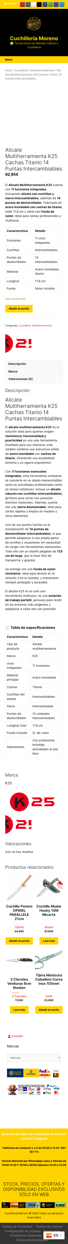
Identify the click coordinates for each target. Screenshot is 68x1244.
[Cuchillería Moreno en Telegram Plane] (61, 4)
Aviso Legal (52, 1231)
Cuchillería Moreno (34, 38)
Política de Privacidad (17, 1226)
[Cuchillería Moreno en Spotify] (50, 4)
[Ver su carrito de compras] (61, 59)
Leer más (49, 940)
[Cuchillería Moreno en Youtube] (22, 4)
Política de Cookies (49, 1226)
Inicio (8, 70)
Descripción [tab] (17, 364)
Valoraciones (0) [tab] (20, 379)
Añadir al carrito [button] (19, 940)
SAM (49, 996)
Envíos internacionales (32, 1240)
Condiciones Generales (25, 1235)
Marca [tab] (13, 371)
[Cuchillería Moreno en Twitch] (56, 4)
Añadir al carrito (19, 308)
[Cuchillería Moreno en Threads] (33, 4)
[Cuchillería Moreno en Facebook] (45, 4)
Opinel (19, 927)
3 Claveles (19, 996)
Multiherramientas (42, 70)
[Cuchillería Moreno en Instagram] (28, 4)
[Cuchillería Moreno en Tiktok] (39, 4)
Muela (49, 927)
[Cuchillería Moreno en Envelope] (35, 1174)
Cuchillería (21, 70)
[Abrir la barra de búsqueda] (65, 59)
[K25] (18, 342)
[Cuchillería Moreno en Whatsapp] (30, 1174)
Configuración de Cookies (22, 1231)
